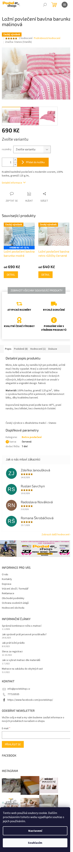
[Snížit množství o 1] (15, 164)
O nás (5, 574)
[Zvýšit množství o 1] (15, 160)
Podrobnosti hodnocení (47, 38)
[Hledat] (45, 4)
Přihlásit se (13, 744)
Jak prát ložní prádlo (13, 643)
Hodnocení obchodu (13, 608)
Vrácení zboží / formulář (15, 589)
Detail (11, 274)
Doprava (6, 584)
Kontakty (7, 579)
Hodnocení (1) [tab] (38, 349)
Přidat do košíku (35, 162)
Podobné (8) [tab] (21, 349)
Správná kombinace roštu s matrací (21, 626)
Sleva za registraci (12, 651)
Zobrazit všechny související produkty (37, 290)
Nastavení (35, 831)
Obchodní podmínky (13, 598)
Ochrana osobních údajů (15, 603)
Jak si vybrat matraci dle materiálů (21, 660)
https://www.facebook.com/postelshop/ (30, 700)
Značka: (18, 42)
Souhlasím (35, 843)
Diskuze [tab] (52, 349)
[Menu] (64, 4)
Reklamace (8, 593)
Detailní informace (12, 183)
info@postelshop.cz (18, 689)
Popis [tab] (8, 349)
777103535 (13, 694)
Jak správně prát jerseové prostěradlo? (24, 634)
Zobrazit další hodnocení (55, 534)
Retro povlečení (32, 437)
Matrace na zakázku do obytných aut (22, 669)
